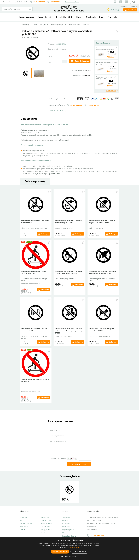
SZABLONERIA (61, 44)
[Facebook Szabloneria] (120, 2)
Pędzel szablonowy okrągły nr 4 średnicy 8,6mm (106, 78)
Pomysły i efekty (46, 523)
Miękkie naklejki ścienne (94, 17)
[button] (69, 556)
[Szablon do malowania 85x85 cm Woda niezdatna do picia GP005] (69, 204)
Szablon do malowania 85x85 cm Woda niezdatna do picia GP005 (68, 221)
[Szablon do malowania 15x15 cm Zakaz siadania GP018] (35, 204)
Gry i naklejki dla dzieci (64, 17)
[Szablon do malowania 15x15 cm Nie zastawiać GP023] (35, 312)
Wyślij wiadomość (79, 464)
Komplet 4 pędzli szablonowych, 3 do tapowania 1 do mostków (106, 49)
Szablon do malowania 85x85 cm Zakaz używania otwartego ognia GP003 (69, 272)
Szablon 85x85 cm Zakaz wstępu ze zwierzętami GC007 (101, 330)
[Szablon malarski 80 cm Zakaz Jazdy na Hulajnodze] (35, 363)
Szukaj (30, 9)
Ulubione (65, 520)
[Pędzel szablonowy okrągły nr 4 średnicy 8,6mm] (100, 83)
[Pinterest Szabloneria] (126, 2)
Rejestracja (123, 6)
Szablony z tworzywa (26, 17)
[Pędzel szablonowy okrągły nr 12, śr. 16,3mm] (100, 69)
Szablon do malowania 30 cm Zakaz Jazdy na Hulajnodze (33, 272)
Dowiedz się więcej (73, 547)
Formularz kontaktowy (72, 2)
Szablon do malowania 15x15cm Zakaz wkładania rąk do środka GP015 (102, 272)
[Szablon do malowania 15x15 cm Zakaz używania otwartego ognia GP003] (69, 489)
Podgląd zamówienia (69, 536)
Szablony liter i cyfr (44, 17)
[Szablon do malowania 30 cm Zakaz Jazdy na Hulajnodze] (35, 255)
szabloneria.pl (69, 8)
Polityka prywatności (26, 523)
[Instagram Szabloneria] (115, 2)
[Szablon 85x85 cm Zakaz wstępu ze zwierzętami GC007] (103, 312)
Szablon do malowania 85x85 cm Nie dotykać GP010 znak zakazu (102, 221)
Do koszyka (45, 234)
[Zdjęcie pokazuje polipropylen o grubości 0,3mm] (39, 73)
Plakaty (79, 17)
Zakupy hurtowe (46, 530)
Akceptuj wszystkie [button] (60, 551)
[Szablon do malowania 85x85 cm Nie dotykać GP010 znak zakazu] (103, 204)
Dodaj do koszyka (82, 61)
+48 (39, 2)
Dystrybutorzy (45, 527)
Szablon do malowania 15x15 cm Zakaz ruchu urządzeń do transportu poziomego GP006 (69, 331)
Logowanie (133, 6)
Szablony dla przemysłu (56, 25)
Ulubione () (115, 10)
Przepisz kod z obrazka (58, 458)
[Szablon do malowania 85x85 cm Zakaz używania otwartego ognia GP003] (69, 255)
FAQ (21, 520)
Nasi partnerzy (46, 520)
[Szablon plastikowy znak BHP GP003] (32, 53)
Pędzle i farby (112, 17)
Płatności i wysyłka (68, 533)
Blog (21, 533)
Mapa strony (24, 527)
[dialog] (69, 548)
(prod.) (131, 10)
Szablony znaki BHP (73, 25)
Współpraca (45, 533)
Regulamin (23, 517)
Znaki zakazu (87, 25)
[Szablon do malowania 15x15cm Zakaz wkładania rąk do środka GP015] (103, 255)
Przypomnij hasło (68, 530)
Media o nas (45, 517)
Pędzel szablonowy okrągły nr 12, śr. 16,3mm (106, 63)
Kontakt (22, 530)
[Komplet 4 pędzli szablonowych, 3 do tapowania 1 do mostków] (100, 54)
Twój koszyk (66, 517)
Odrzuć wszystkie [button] (79, 551)
